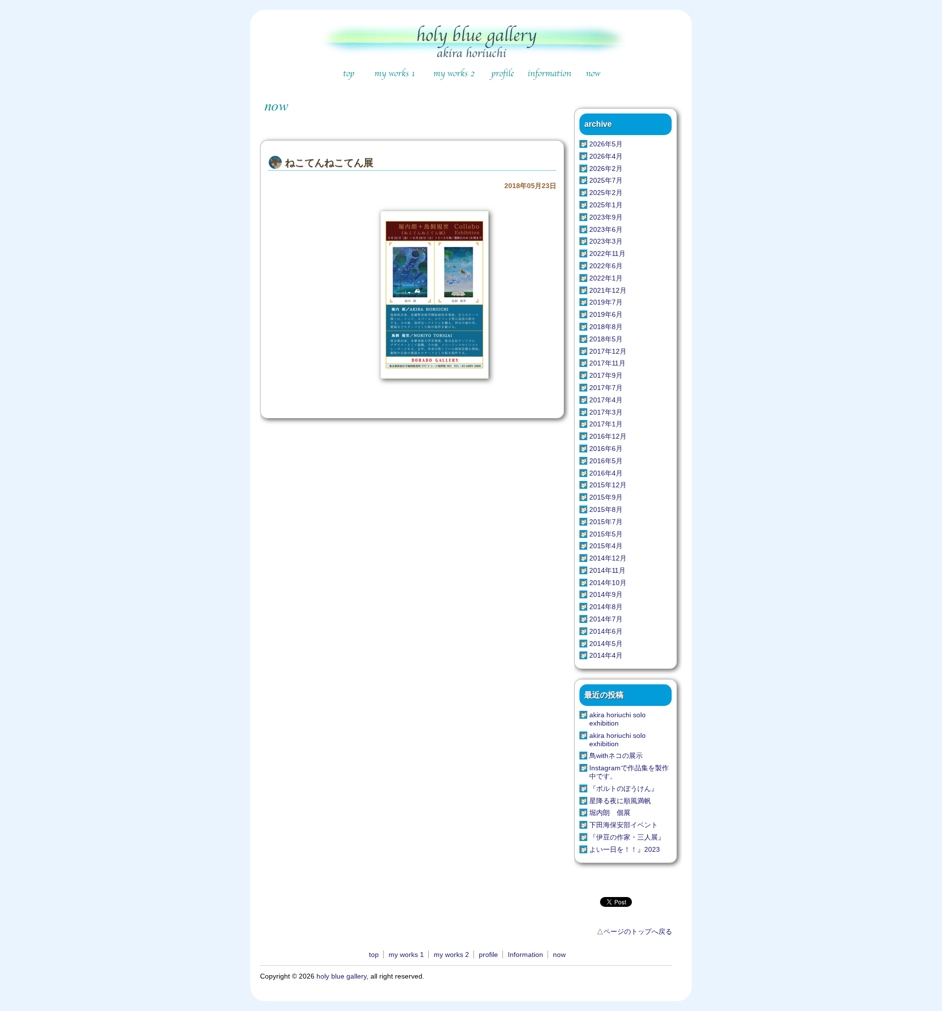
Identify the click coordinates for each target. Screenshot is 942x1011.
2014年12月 (608, 558)
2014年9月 (606, 594)
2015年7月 (606, 522)
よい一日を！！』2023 (624, 849)
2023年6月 (606, 229)
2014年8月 (606, 607)
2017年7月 (606, 388)
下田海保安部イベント (623, 825)
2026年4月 (606, 156)
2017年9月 (606, 375)
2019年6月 (606, 314)
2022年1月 (606, 278)
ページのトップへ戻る (637, 931)
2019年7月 (606, 302)
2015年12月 (608, 485)
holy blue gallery (341, 976)
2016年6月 (606, 448)
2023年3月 (606, 241)
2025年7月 (606, 180)
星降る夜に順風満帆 (620, 801)
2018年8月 (606, 327)
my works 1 (406, 954)
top (374, 954)
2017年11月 (607, 363)
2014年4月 (606, 655)
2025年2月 (606, 193)
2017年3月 (606, 412)
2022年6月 (606, 266)
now (559, 954)
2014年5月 (606, 643)
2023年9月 (606, 217)
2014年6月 (606, 631)
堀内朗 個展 (609, 812)
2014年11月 (607, 570)
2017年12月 (608, 351)
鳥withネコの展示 (616, 755)
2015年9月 (606, 497)
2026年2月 (606, 168)
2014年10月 (608, 583)
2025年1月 (606, 205)
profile (488, 954)
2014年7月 (606, 619)
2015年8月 (606, 509)
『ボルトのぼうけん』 (623, 788)
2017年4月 (606, 400)
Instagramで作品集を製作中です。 (629, 772)
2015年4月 (606, 546)
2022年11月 (607, 253)
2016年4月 (606, 473)
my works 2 (451, 954)
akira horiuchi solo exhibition (617, 719)
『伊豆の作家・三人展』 (627, 837)
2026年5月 (606, 144)
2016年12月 (608, 436)
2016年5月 (606, 461)
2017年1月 (606, 424)
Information (525, 954)
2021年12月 (608, 290)
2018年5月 (606, 339)
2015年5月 (606, 534)
